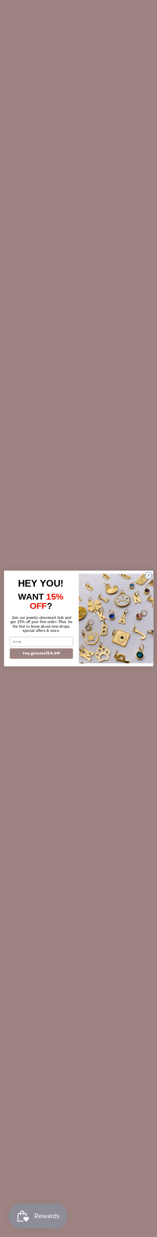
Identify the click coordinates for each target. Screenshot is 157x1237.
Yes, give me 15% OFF (41, 653)
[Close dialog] (148, 575)
